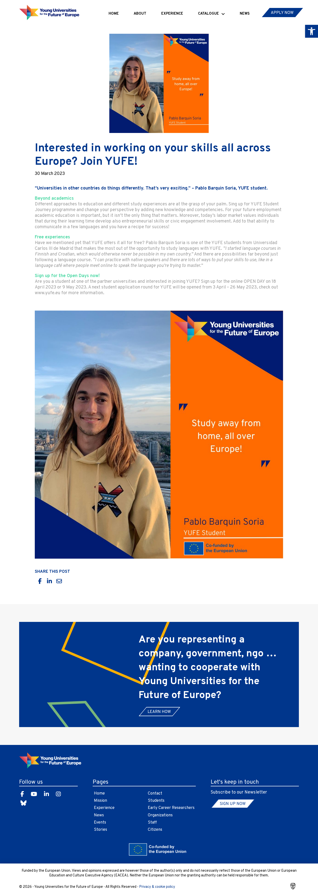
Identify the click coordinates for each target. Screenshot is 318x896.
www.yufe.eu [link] (47, 293)
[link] (311, 31)
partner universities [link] (117, 282)
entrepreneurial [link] (137, 221)
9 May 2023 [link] (74, 287)
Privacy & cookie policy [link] (157, 887)
